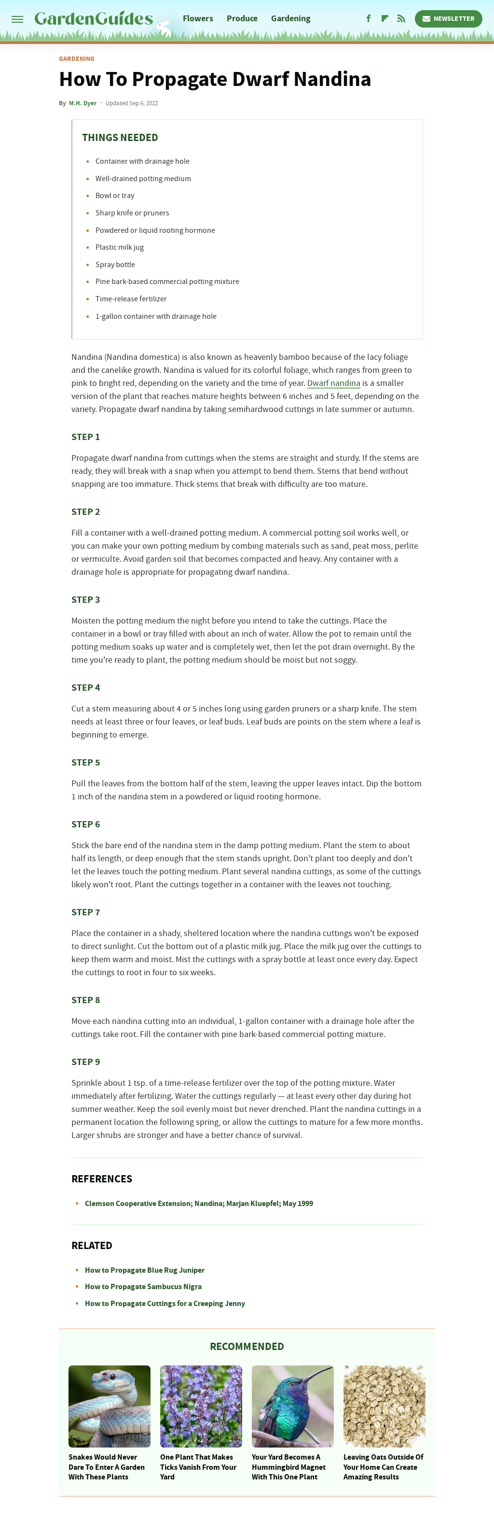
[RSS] (401, 19)
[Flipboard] (385, 19)
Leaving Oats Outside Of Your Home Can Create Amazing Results (383, 1467)
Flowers (198, 18)
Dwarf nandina (333, 383)
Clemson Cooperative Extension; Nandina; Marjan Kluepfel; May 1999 (199, 1203)
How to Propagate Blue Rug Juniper (145, 1270)
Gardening (291, 18)
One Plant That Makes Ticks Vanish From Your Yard (198, 1467)
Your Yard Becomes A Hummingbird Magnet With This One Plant (289, 1467)
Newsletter (454, 18)
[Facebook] (368, 19)
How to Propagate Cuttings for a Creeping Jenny (165, 1303)
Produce (242, 18)
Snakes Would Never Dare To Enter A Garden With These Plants (107, 1467)
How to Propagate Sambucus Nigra (143, 1287)
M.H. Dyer (82, 103)
